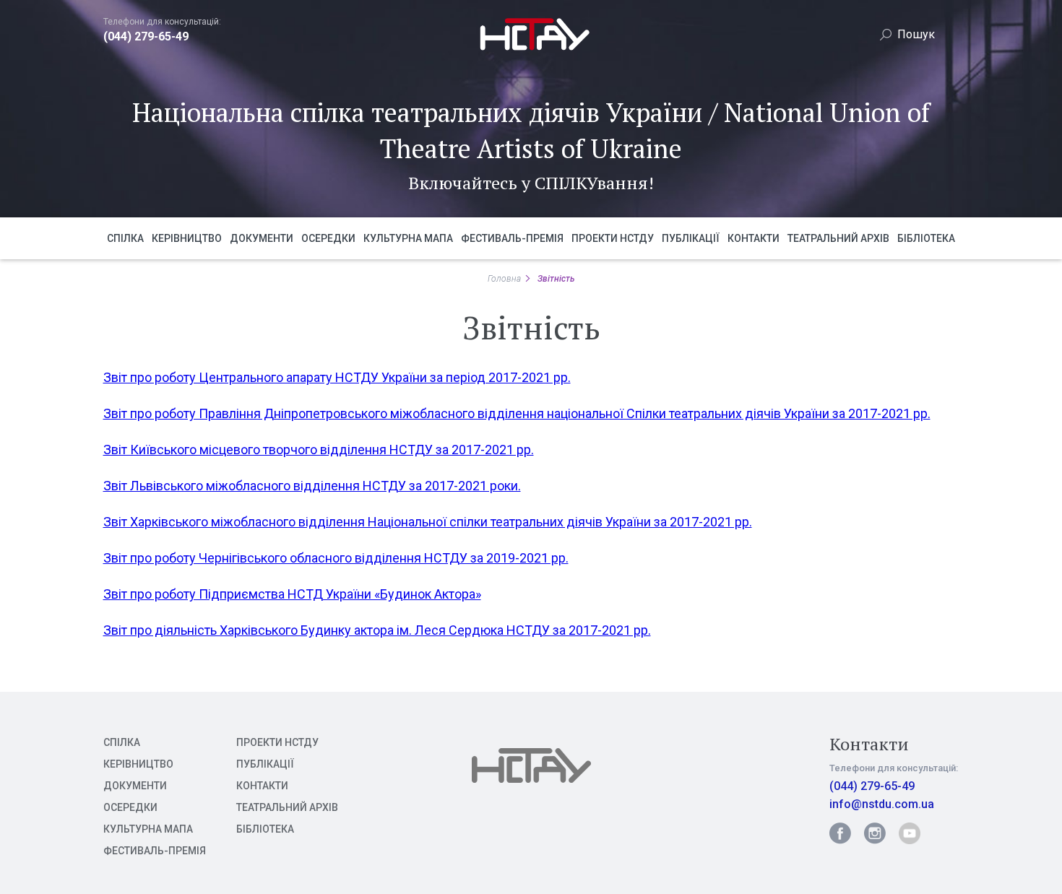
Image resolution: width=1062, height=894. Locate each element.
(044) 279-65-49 (146, 36)
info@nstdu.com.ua (881, 804)
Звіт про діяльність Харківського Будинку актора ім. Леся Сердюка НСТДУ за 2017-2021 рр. (377, 630)
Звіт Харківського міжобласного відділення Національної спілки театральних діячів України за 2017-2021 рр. (427, 521)
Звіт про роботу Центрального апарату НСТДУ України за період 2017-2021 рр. (337, 377)
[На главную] (531, 51)
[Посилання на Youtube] (909, 833)
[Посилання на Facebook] (840, 833)
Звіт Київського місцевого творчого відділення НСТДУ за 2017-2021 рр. (318, 449)
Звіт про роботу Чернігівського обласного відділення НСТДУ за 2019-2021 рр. (336, 557)
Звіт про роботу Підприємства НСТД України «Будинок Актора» (292, 594)
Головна (504, 279)
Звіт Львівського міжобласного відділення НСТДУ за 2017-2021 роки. (312, 485)
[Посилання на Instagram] (875, 833)
